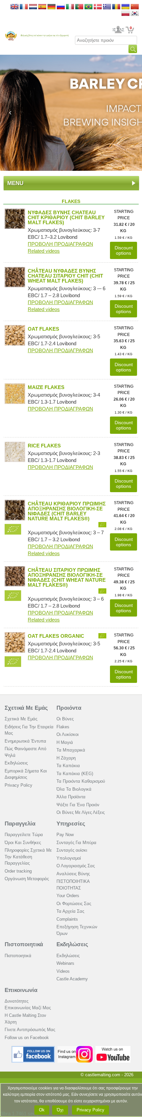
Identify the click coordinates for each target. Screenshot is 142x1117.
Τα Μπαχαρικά (70, 750)
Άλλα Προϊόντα (71, 796)
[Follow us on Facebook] (33, 1048)
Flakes (62, 726)
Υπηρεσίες (70, 824)
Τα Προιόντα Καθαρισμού (80, 781)
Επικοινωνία (21, 990)
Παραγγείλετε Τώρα (24, 834)
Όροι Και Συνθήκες (23, 842)
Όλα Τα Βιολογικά (73, 789)
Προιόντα (68, 708)
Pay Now (65, 834)
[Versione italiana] (70, 7)
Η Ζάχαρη (66, 758)
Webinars (65, 963)
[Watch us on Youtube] (113, 1048)
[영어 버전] (135, 14)
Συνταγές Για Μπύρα (76, 842)
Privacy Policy (18, 785)
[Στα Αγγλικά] (107, 7)
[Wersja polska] (125, 14)
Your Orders (67, 895)
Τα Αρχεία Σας (70, 911)
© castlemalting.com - (107, 1074)
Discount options (124, 250)
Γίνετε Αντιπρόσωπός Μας (30, 1029)
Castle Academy (72, 978)
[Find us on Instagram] (75, 1048)
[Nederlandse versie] (33, 7)
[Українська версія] (125, 7)
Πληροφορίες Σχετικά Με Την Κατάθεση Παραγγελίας (28, 857)
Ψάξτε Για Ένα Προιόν (77, 804)
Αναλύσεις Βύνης (73, 873)
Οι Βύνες (65, 718)
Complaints (67, 919)
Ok (42, 1109)
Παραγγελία (20, 824)
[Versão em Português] (79, 7)
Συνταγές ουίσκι (71, 850)
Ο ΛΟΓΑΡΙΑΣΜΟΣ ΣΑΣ (118, 30)
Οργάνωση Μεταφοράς (27, 878)
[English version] (14, 7)
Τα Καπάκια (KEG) (74, 773)
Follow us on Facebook (27, 1037)
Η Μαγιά (64, 742)
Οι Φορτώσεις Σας (73, 903)
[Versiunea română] (116, 7)
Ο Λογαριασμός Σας (75, 865)
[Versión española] (42, 7)
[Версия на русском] (61, 7)
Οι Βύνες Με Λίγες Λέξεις (80, 812)
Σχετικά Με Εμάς (26, 708)
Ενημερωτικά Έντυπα (25, 741)
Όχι (60, 1109)
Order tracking (18, 871)
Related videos (44, 251)
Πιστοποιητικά (24, 944)
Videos (63, 971)
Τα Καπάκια (68, 765)
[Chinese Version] (135, 7)
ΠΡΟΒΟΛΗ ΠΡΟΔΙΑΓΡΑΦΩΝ (60, 244)
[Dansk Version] (98, 7)
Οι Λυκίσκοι (67, 734)
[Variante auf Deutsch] (51, 7)
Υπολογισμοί (68, 858)
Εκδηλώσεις (16, 762)
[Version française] (24, 7)
